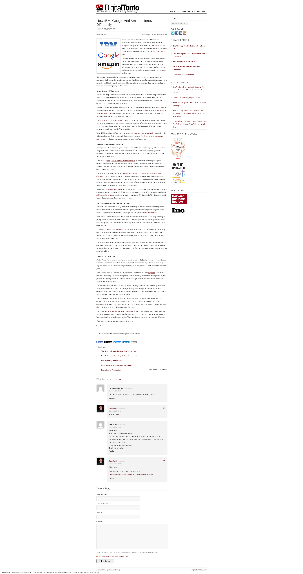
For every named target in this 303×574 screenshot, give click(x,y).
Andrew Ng (136, 189)
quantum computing (159, 110)
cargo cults (151, 273)
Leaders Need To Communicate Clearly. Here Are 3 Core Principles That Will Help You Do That (190, 124)
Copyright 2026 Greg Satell (199, 570)
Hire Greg (196, 11)
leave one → (116, 379)
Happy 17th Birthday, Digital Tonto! (186, 97)
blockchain (148, 110)
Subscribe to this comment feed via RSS (113, 556)
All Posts (156, 369)
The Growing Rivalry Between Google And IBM (118, 351)
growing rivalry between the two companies (120, 160)
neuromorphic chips (106, 113)
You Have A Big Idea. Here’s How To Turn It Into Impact (189, 104)
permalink (128, 388)
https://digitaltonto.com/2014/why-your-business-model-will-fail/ (131, 474)
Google (153, 34)
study (157, 45)
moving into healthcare (149, 212)
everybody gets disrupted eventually (142, 133)
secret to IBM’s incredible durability (112, 120)
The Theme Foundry (114, 570)
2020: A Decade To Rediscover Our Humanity (117, 365)
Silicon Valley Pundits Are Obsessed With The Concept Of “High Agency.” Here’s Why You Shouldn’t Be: (189, 113)
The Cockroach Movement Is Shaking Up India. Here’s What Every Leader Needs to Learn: (188, 90)
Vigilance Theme (101, 570)
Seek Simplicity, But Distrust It (112, 360)
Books (204, 11)
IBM (158, 34)
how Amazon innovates (115, 229)
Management (163, 369)
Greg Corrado (111, 195)
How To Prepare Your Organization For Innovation (119, 356)
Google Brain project (115, 189)
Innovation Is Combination (111, 370)
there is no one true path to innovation (120, 311)
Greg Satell (113, 408)
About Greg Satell (183, 11)
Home (172, 11)
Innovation (163, 34)
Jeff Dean (99, 195)
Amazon (147, 34)
